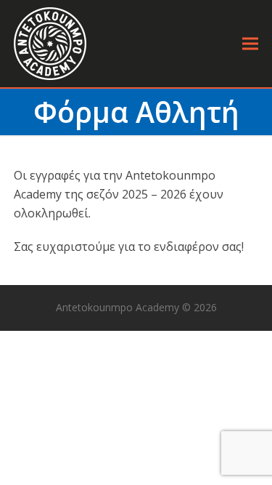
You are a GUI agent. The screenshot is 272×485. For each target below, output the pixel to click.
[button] (250, 44)
